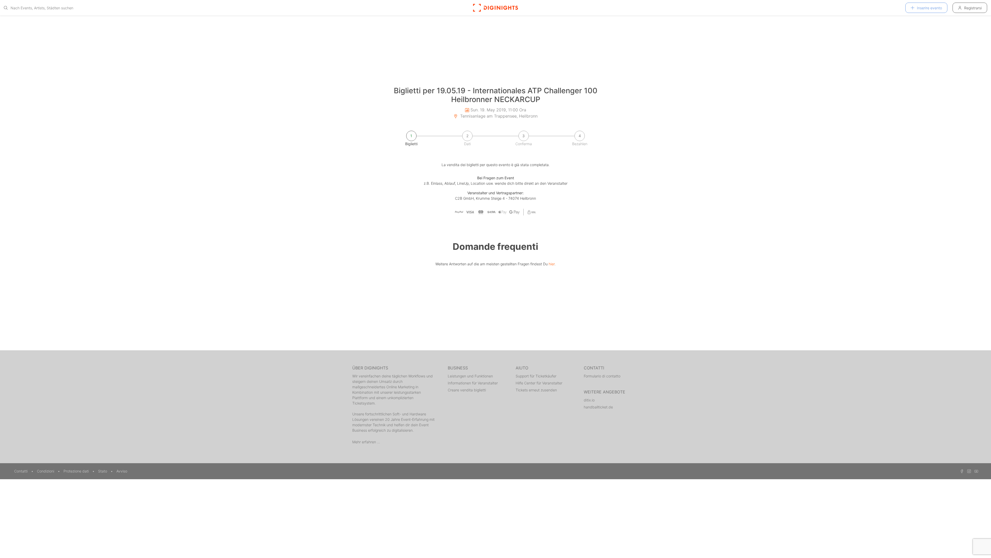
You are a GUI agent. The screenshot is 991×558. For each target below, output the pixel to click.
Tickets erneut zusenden (536, 390)
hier (552, 264)
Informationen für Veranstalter (473, 383)
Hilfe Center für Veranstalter (539, 383)
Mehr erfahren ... (366, 442)
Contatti (21, 471)
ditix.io (589, 400)
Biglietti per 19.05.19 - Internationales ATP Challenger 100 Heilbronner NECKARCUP (495, 95)
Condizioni (46, 471)
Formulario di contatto (602, 376)
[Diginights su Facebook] (961, 471)
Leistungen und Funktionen (470, 376)
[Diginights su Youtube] (975, 471)
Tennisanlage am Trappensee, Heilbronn (498, 116)
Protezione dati (76, 471)
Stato (103, 471)
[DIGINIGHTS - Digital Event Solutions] (495, 8)
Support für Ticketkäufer (536, 376)
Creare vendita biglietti (467, 390)
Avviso (121, 471)
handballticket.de (598, 407)
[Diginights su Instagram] (968, 471)
